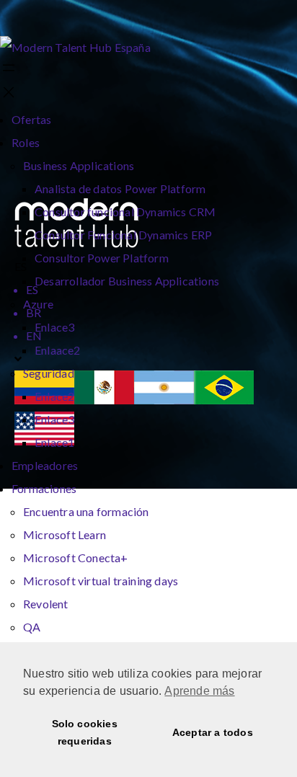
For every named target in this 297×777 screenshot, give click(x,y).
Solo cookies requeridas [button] (85, 732)
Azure (38, 304)
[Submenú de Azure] (57, 305)
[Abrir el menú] (8, 69)
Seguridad (48, 373)
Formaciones (44, 488)
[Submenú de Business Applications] (138, 166)
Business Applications (78, 165)
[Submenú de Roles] (44, 143)
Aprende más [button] (199, 691)
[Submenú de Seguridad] (78, 374)
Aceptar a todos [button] (212, 732)
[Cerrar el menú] (8, 93)
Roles (26, 142)
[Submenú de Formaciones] (80, 489)
